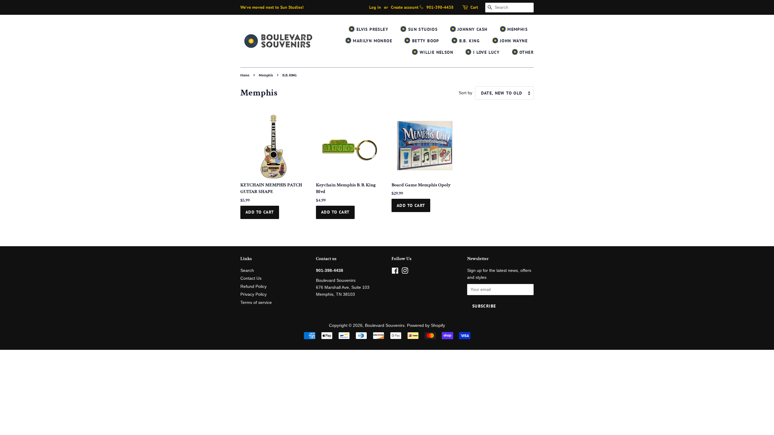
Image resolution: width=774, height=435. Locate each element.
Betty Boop (424, 41)
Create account (404, 7)
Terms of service (256, 302)
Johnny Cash (472, 29)
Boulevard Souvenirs (385, 325)
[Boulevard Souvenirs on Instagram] (405, 272)
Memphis (517, 29)
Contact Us (251, 278)
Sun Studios (421, 29)
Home (244, 75)
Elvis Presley (371, 29)
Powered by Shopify (426, 325)
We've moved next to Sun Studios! (272, 7)
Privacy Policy (253, 294)
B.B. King (468, 41)
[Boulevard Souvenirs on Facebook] (395, 272)
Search (247, 270)
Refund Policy (253, 286)
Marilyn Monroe (371, 41)
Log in (375, 7)
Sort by (465, 92)
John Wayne (513, 41)
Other (526, 52)
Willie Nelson (435, 52)
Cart (474, 7)
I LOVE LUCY (485, 52)
